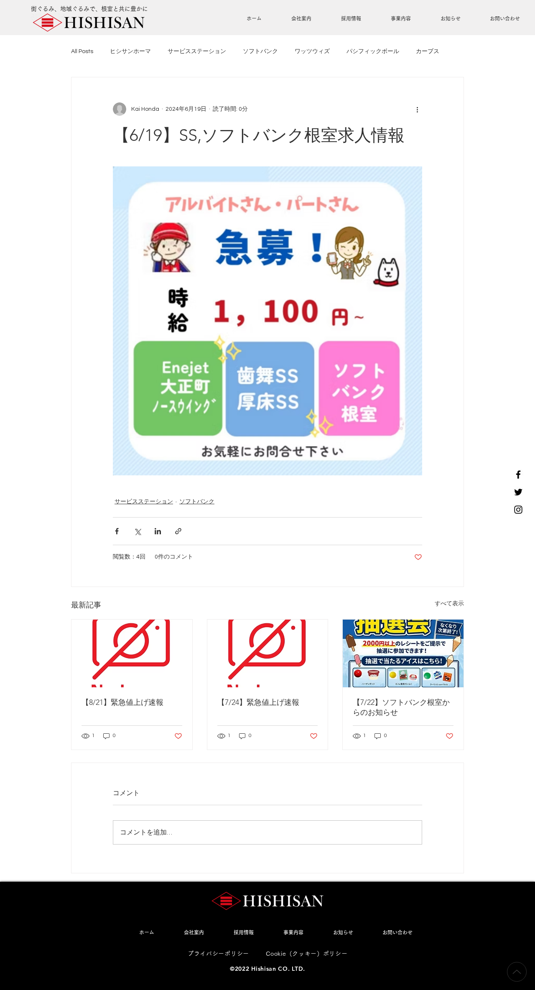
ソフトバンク (260, 51)
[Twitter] (518, 492)
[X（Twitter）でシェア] (137, 531)
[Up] (517, 972)
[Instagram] (518, 509)
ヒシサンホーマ (130, 51)
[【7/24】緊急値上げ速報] (267, 653)
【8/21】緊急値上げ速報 (122, 702)
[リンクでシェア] (178, 531)
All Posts (82, 51)
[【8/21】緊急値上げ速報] (131, 653)
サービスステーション (197, 51)
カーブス (427, 51)
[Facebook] (518, 474)
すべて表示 (449, 604)
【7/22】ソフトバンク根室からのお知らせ (401, 707)
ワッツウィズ (312, 51)
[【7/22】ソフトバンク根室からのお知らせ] (403, 653)
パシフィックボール (372, 51)
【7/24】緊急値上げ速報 (258, 702)
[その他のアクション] (417, 109)
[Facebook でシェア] (117, 531)
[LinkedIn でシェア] (158, 531)
